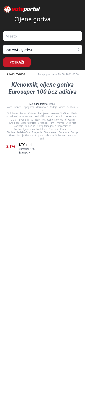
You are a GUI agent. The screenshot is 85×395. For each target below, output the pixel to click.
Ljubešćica (29, 129)
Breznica (54, 129)
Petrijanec (43, 113)
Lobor (23, 113)
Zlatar (14, 119)
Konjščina (30, 126)
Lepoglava (28, 107)
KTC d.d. (26, 144)
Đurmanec (72, 116)
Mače (51, 116)
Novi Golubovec (42, 110)
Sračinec (65, 113)
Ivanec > (24, 152)
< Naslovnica (15, 74)
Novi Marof (60, 119)
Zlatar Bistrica (28, 122)
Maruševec (42, 107)
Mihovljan (15, 116)
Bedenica (64, 132)
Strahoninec (50, 132)
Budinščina (41, 116)
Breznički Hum (46, 122)
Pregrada (37, 132)
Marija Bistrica (25, 135)
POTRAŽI (16, 62)
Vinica (62, 107)
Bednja (53, 107)
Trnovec (60, 122)
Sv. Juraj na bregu (44, 135)
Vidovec (32, 113)
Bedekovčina (23, 132)
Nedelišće (41, 129)
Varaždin (35, 119)
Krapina (60, 116)
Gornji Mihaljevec (46, 126)
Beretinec (27, 116)
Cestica (71, 107)
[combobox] (42, 36)
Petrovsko (47, 119)
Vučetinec (60, 135)
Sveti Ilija (24, 119)
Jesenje (55, 113)
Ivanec (17, 107)
